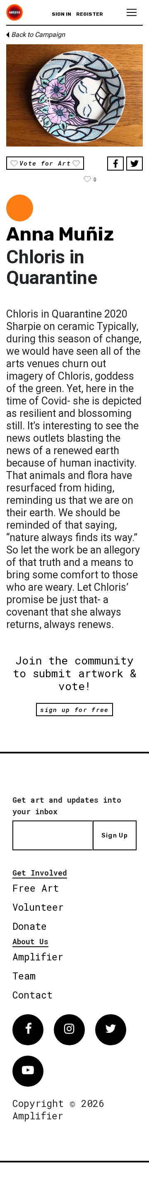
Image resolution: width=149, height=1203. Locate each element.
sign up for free (74, 709)
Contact (32, 995)
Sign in (61, 14)
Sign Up (114, 835)
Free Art (35, 888)
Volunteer (38, 907)
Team (24, 976)
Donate (29, 926)
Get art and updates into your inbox (66, 805)
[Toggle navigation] (131, 12)
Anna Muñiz (60, 234)
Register (89, 14)
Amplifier (37, 956)
